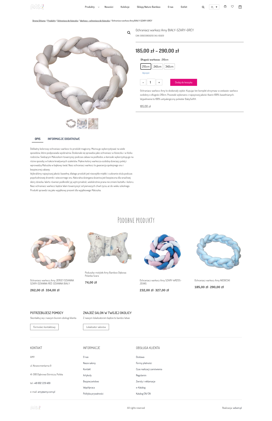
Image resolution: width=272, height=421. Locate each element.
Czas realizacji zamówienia (149, 369)
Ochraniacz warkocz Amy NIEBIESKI (212, 280)
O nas (170, 6)
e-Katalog (140, 387)
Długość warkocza (150, 59)
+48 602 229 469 (42, 383)
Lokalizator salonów (96, 326)
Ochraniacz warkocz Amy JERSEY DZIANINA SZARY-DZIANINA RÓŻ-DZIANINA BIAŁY (52, 282)
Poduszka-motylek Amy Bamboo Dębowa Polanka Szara (105, 274)
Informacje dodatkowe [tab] (64, 139)
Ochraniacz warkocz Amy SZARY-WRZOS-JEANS (161, 282)
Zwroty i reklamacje (145, 381)
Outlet (184, 6)
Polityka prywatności (93, 393)
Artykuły (87, 375)
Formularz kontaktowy (44, 326)
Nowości (109, 6)
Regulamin (141, 375)
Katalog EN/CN (143, 393)
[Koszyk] (238, 7)
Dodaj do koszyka (183, 82)
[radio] (146, 66)
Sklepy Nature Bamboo (148, 6)
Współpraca (89, 387)
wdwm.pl (237, 407)
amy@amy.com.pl (46, 391)
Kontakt (87, 369)
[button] (214, 7)
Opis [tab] (37, 139)
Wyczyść (146, 72)
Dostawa (140, 356)
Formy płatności (144, 363)
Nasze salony (89, 363)
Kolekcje (125, 6)
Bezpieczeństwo (91, 381)
